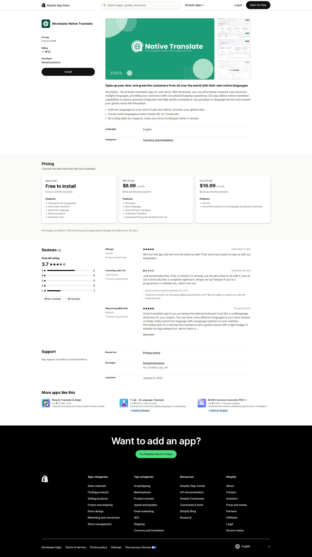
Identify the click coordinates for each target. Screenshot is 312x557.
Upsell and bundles (145, 505)
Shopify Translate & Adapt (66, 400)
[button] (78, 403)
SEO (136, 517)
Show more (148, 334)
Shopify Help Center (192, 486)
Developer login (51, 547)
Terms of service (75, 547)
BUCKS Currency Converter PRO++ (227, 400)
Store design (96, 511)
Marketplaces (142, 492)
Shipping (139, 524)
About (230, 486)
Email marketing (144, 511)
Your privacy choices (138, 547)
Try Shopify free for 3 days (156, 454)
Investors (232, 498)
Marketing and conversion (104, 517)
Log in (238, 5)
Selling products (98, 498)
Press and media (236, 505)
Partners (231, 511)
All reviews (74, 298)
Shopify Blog (188, 511)
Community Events (191, 505)
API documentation (192, 492)
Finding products (98, 492)
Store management (99, 524)
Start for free (258, 5)
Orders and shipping (100, 505)
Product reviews (144, 498)
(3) (49, 51)
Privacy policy (151, 352)
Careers (231, 492)
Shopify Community (192, 498)
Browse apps (193, 5)
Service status (235, 530)
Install (68, 71)
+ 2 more (234, 70)
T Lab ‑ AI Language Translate (147, 400)
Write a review (52, 298)
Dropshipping (142, 486)
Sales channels (97, 486)
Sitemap (116, 547)
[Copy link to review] (115, 249)
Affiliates (231, 517)
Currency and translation (158, 140)
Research (186, 517)
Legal (229, 524)
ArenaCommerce (51, 62)
